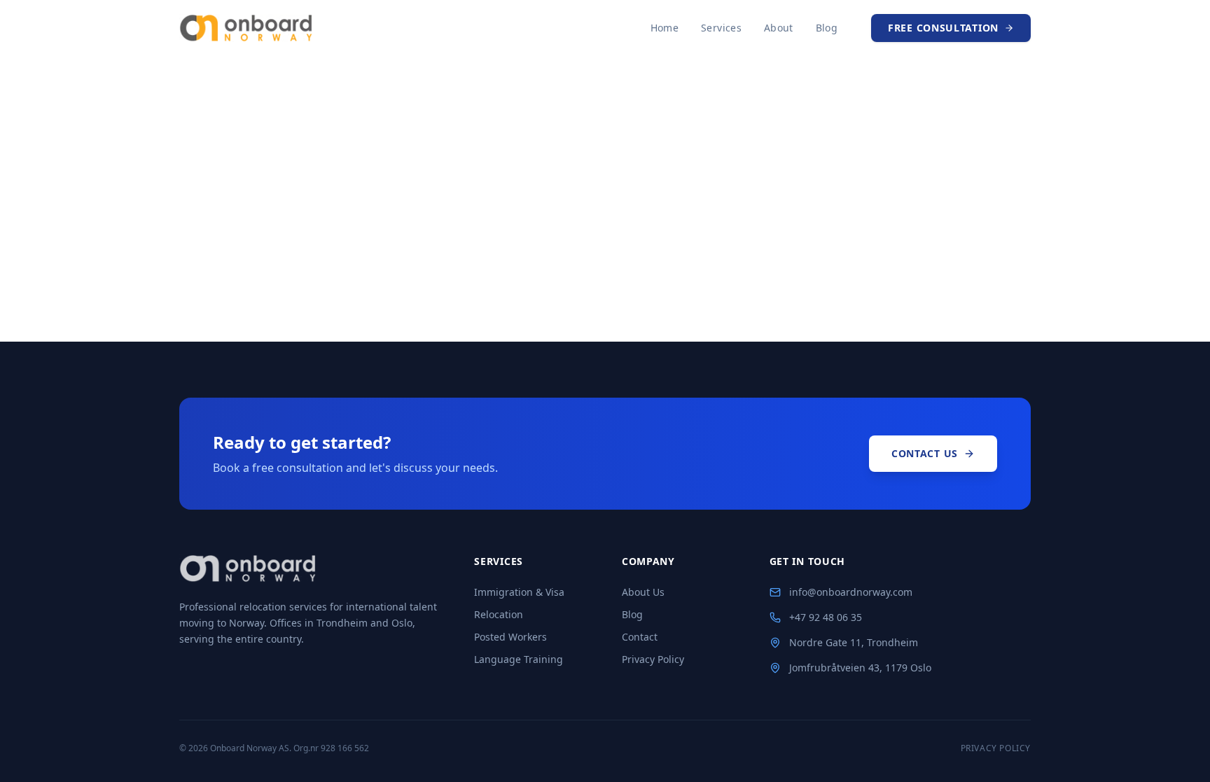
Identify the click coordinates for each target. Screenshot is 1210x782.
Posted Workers (510, 636)
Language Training (518, 659)
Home (665, 27)
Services (721, 27)
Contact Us (924, 453)
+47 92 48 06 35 (825, 617)
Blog (826, 27)
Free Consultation (943, 27)
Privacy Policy (653, 659)
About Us (643, 592)
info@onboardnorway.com (850, 592)
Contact (640, 636)
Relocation (498, 614)
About (778, 27)
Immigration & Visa (519, 592)
